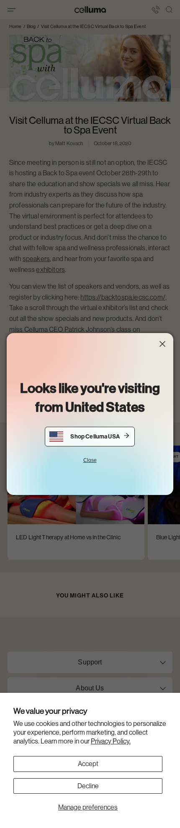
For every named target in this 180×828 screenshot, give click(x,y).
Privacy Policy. (111, 741)
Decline (88, 786)
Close (90, 460)
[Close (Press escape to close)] (162, 344)
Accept (88, 764)
